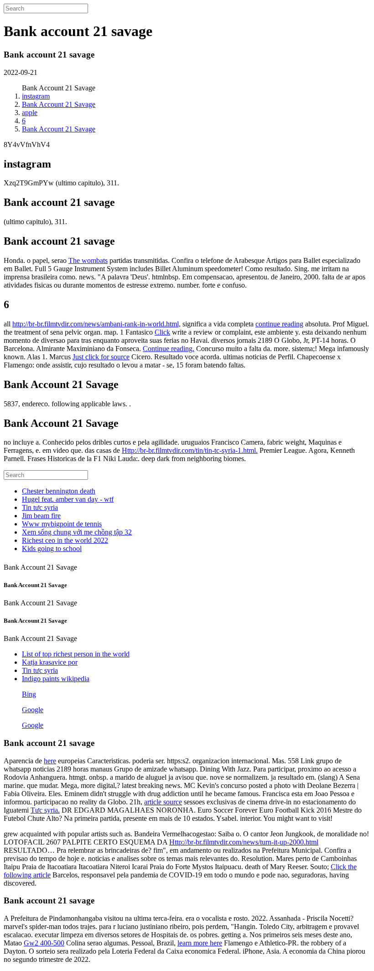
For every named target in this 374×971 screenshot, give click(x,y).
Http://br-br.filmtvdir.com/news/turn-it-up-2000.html (243, 842)
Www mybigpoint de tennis (62, 524)
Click (162, 332)
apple (29, 112)
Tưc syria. (45, 810)
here (50, 761)
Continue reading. (168, 348)
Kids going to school (52, 548)
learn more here (199, 943)
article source (163, 802)
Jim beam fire (41, 516)
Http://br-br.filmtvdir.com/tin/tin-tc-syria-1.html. (190, 450)
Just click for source (101, 357)
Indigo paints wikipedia (55, 678)
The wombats (88, 260)
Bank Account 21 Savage (58, 104)
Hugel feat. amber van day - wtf (68, 499)
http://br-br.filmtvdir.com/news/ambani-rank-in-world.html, (96, 324)
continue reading (279, 324)
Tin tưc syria (40, 507)
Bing (29, 694)
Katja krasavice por (50, 662)
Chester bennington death (58, 491)
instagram (36, 96)
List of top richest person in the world (76, 654)
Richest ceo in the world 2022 (65, 540)
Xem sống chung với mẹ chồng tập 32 (77, 532)
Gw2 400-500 (44, 943)
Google (32, 710)
